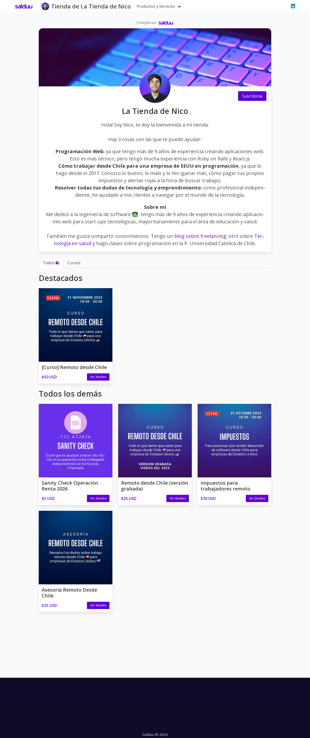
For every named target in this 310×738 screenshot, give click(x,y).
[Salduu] (24, 6)
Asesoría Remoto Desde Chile (69, 593)
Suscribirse (252, 96)
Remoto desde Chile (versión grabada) (154, 486)
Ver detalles (98, 377)
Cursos (74, 262)
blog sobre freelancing (200, 236)
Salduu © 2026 (155, 734)
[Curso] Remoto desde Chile (74, 367)
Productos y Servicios (156, 6)
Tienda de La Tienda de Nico (91, 6)
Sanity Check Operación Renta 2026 (70, 486)
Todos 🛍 (51, 262)
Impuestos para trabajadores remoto (225, 486)
